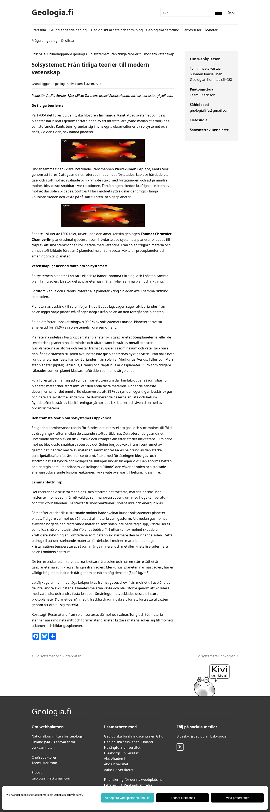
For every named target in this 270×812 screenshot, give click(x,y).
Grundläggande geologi (66, 54)
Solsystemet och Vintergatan (56, 656)
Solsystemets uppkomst (215, 656)
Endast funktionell (182, 798)
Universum (75, 84)
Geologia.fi (53, 12)
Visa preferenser (237, 798)
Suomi (233, 12)
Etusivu (37, 54)
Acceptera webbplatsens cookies (127, 798)
